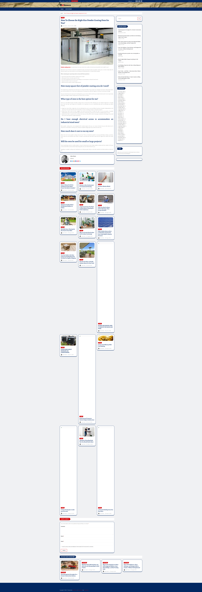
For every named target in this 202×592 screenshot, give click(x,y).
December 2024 (121, 100)
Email (62, 541)
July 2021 (120, 111)
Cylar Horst (65, 25)
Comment (63, 526)
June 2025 (120, 94)
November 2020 (121, 123)
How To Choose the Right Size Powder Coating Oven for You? (75, 13)
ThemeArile (86, 590)
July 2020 (120, 129)
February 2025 (121, 99)
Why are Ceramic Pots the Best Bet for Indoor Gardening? (86, 233)
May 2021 (120, 114)
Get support (68, 9)
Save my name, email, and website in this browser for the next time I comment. (77, 546)
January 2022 (120, 104)
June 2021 (120, 113)
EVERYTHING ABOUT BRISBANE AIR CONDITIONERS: (66, 351)
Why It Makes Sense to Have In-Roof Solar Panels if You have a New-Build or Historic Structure (105, 233)
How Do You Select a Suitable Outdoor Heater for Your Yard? (86, 262)
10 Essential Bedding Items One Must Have (105, 510)
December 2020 (121, 121)
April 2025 (120, 96)
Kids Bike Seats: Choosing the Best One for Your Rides (68, 229)
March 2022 (120, 101)
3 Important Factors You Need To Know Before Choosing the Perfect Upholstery (86, 208)
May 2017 (120, 140)
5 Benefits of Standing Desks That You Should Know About (86, 441)
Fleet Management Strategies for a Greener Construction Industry (69, 575)
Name (62, 536)
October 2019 (121, 139)
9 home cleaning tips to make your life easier (68, 510)
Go (139, 18)
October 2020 (121, 124)
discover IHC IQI (124, 153)
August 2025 (120, 93)
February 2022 (121, 103)
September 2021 (121, 109)
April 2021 (120, 116)
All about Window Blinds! (104, 186)
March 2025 (120, 97)
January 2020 (120, 136)
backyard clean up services (121, 152)
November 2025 (121, 91)
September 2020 (121, 126)
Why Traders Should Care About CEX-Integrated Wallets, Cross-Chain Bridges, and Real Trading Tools (110, 567)
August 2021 (120, 110)
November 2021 (121, 106)
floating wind (128, 153)
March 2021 (120, 117)
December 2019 (121, 137)
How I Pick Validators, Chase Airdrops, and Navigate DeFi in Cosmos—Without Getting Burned (132, 566)
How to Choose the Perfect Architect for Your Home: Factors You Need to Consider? (68, 186)
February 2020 (121, 134)
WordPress (74, 590)
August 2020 (120, 127)
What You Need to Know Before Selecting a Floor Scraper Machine (104, 209)
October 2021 (121, 107)
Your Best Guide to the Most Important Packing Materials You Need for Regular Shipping (68, 256)
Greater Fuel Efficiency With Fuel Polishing (105, 345)
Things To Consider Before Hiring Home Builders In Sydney (67, 206)
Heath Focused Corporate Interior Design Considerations (86, 419)
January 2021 (120, 120)
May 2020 (120, 130)
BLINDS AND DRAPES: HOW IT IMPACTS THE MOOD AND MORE (105, 327)
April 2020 (120, 131)
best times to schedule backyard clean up (130, 152)
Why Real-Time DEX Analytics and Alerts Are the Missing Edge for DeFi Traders (90, 566)
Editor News (80, 590)
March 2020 (120, 133)
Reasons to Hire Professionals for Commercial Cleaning (86, 185)
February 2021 (121, 119)
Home (62, 9)
